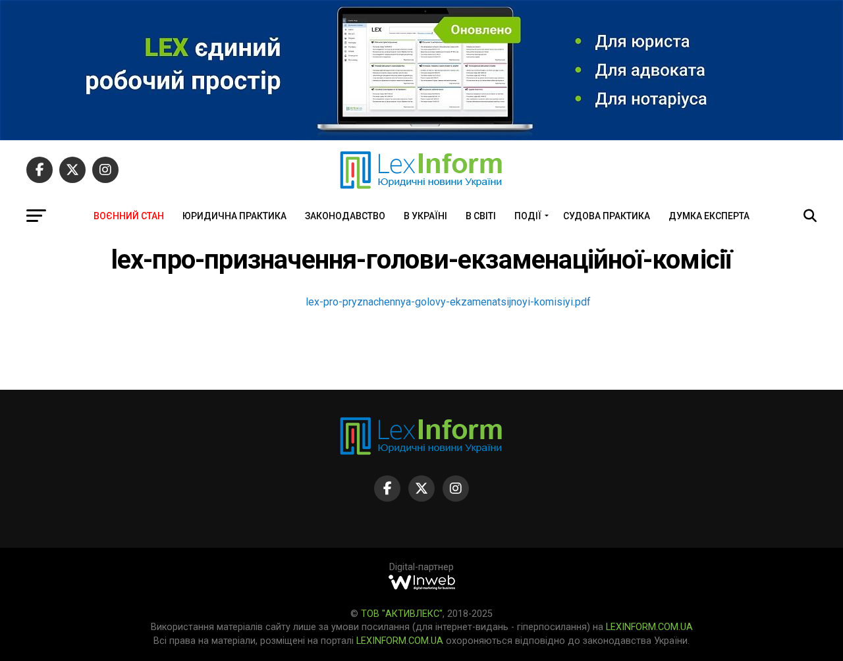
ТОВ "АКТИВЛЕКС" (402, 614)
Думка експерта (708, 216)
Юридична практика (234, 216)
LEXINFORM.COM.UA (649, 627)
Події (527, 216)
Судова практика (606, 216)
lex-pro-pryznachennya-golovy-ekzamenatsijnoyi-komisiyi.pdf (448, 302)
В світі (481, 216)
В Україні (425, 216)
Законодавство (345, 216)
